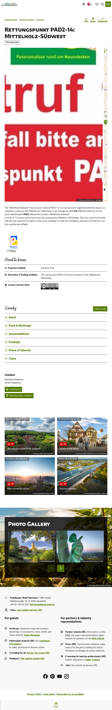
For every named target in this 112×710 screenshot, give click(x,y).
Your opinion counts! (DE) (32, 658)
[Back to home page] (9, 4)
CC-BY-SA (99, 200)
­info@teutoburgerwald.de (42, 604)
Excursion (40, 20)
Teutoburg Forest (11, 20)
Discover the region (27, 20)
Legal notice (49, 694)
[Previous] (51, 568)
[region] (105, 125)
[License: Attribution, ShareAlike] (49, 288)
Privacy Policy (34, 694)
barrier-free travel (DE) (38, 653)
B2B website (98, 638)
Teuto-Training (92, 659)
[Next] (60, 568)
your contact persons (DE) (29, 610)
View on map (100, 309)
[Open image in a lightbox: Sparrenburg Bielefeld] (31, 547)
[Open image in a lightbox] (54, 125)
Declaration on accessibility (70, 694)
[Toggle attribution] (104, 189)
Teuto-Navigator (32, 635)
